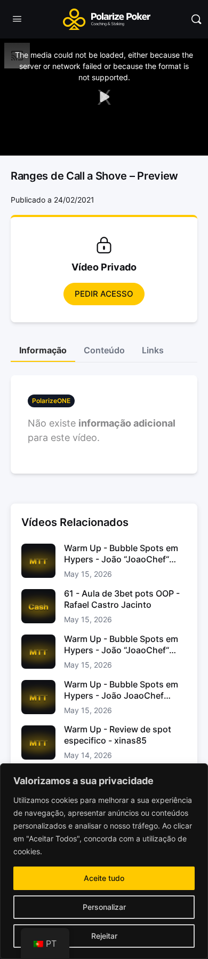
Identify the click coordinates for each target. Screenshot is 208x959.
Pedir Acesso (104, 294)
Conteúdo (104, 350)
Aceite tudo (104, 878)
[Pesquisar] (196, 19)
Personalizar (104, 906)
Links (153, 350)
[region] (104, 861)
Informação (43, 350)
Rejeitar (104, 935)
